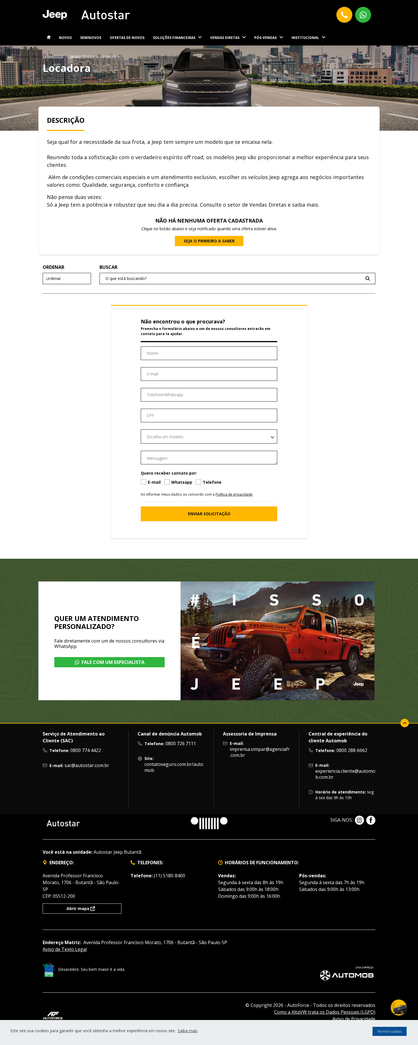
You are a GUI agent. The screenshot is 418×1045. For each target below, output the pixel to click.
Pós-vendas (265, 38)
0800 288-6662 (351, 750)
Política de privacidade (234, 494)
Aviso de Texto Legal (65, 949)
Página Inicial (53, 56)
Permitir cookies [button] (389, 1031)
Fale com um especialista (113, 662)
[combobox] (209, 436)
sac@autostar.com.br (87, 765)
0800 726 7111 (180, 743)
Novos (65, 38)
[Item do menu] (48, 38)
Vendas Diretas (224, 38)
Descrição (65, 120)
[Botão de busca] (368, 278)
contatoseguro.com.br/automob (173, 767)
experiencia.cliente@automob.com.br (345, 774)
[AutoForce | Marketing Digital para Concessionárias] (53, 1015)
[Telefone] (344, 15)
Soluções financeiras (174, 38)
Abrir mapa (78, 908)
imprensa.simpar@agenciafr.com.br (260, 752)
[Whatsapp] (363, 15)
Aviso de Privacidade (353, 1019)
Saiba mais (188, 1030)
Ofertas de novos (127, 38)
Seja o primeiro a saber (209, 241)
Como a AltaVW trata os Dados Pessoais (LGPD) (324, 1012)
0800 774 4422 (86, 750)
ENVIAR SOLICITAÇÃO (209, 513)
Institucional (305, 38)
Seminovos (90, 38)
